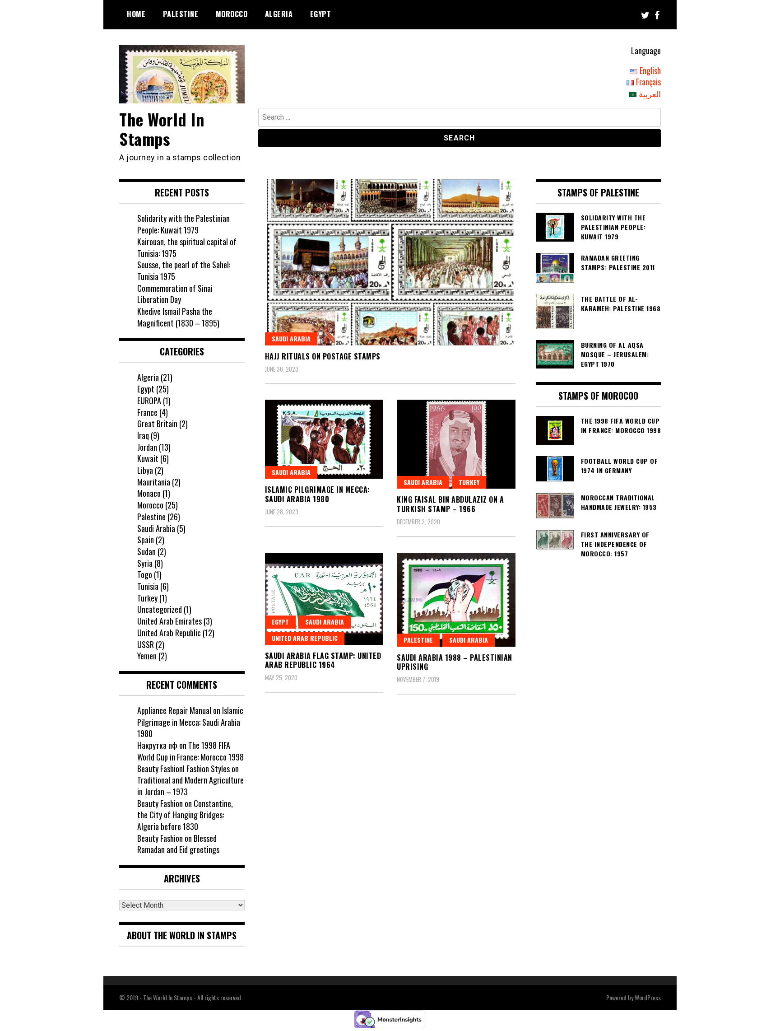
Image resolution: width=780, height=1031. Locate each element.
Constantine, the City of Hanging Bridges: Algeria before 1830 (185, 815)
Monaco (149, 493)
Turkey (469, 482)
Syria (145, 563)
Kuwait (147, 458)
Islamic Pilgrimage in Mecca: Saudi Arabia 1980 (317, 494)
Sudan (146, 551)
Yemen (147, 656)
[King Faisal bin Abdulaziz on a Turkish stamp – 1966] (456, 444)
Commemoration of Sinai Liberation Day (175, 294)
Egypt (320, 14)
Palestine (181, 14)
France (147, 412)
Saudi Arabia (291, 338)
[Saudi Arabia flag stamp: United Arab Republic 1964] (324, 599)
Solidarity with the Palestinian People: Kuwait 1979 (183, 224)
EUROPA (149, 400)
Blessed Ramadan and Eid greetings (178, 844)
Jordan (147, 447)
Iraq (143, 435)
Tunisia (147, 586)
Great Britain (157, 423)
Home (136, 14)
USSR (145, 644)
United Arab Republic (305, 638)
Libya (145, 470)
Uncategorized (159, 609)
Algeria (279, 14)
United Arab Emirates (169, 621)
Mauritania (153, 482)
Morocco (232, 14)
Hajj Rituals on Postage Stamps (323, 356)
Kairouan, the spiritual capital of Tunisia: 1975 (187, 247)
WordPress (648, 997)
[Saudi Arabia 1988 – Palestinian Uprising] (456, 600)
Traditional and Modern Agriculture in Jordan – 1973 (190, 786)
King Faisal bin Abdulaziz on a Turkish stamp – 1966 (450, 504)
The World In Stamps (161, 128)
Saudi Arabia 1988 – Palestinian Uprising (454, 662)
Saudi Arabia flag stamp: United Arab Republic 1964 (323, 660)
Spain (145, 540)
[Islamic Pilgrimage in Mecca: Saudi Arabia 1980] (324, 439)
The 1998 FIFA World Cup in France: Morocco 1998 (190, 751)
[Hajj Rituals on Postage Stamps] (390, 262)
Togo (144, 574)
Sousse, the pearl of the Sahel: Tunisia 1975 (183, 270)
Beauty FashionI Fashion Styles (183, 768)
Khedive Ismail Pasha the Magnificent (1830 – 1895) (178, 317)
